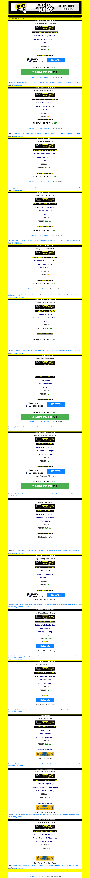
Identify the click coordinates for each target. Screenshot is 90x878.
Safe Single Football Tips (17, 240)
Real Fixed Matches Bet (17, 187)
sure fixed (76, 294)
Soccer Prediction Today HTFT (19, 133)
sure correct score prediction (34, 82)
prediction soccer (25, 550)
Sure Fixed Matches (44, 77)
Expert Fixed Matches (33, 876)
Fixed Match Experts (33, 77)
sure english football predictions (66, 82)
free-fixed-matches (19, 85)
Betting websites (21, 16)
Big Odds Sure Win (16, 550)
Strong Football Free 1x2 (17, 427)
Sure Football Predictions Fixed (20, 867)
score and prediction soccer (31, 240)
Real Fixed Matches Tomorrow (18, 82)
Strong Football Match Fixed (18, 710)
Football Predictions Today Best (19, 350)
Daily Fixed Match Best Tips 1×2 (36, 16)
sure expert (17, 242)
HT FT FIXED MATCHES (68, 16)
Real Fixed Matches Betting (18, 656)
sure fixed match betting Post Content (20, 606)
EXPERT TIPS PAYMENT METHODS (53, 16)
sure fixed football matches (66, 604)
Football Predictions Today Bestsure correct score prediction (43, 350)
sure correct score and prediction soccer (34, 187)
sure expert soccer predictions (67, 133)
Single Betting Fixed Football (18, 604)
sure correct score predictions (49, 82)
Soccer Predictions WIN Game (18, 493)
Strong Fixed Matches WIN (18, 294)
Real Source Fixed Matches (18, 814)
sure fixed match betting (17, 657)
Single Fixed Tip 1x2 (16, 763)
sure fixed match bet (18, 765)
